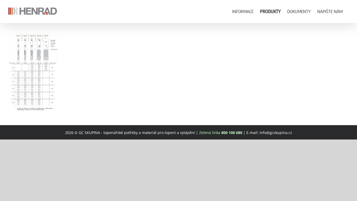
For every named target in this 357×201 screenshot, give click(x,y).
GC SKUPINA (89, 132)
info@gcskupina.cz (276, 132)
